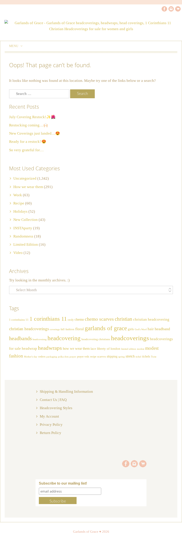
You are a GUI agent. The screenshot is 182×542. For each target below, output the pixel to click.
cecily (71, 319)
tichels (146, 356)
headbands (20, 338)
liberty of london (108, 348)
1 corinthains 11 (19, 319)
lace (93, 348)
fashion (69, 329)
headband (162, 329)
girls (131, 329)
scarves (101, 356)
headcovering (64, 338)
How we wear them (28, 187)
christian (123, 319)
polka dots (63, 356)
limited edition (128, 349)
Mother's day (30, 356)
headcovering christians (95, 339)
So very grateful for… (26, 150)
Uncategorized (24, 178)
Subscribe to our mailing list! (63, 483)
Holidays (20, 211)
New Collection (25, 220)
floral (79, 329)
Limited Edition (25, 244)
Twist (153, 356)
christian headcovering (151, 319)
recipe (93, 356)
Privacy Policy (51, 424)
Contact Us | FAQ (53, 400)
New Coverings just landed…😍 (34, 133)
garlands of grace (106, 328)
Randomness (23, 236)
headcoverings (130, 338)
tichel (138, 356)
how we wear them (76, 348)
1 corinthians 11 (48, 319)
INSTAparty (22, 228)
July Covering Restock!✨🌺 (32, 117)
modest (140, 349)
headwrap (29, 348)
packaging (51, 356)
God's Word (141, 329)
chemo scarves (99, 319)
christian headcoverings (29, 328)
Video (18, 253)
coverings (55, 329)
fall (63, 329)
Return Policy (50, 433)
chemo (79, 319)
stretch (130, 356)
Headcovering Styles (56, 408)
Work (17, 195)
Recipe (18, 203)
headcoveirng (40, 339)
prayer (72, 356)
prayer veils (83, 356)
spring (121, 356)
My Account (49, 416)
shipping (112, 356)
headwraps (50, 348)
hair (151, 329)
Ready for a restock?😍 (27, 141)
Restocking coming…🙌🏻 (28, 125)
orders (42, 356)
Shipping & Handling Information (66, 391)
